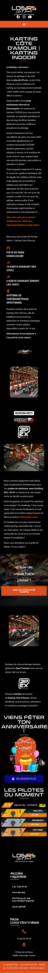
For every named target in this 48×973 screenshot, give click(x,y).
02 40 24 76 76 (24, 938)
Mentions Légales (37, 968)
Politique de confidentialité (23, 899)
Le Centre (19, 886)
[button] (24, 24)
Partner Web (12, 968)
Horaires (18, 892)
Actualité (18, 906)
